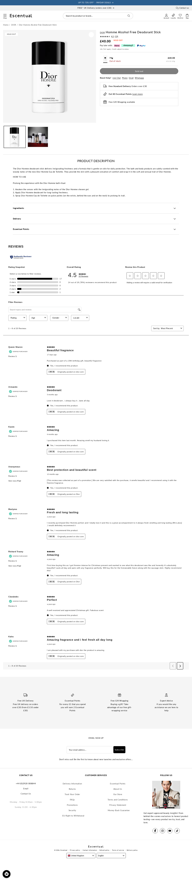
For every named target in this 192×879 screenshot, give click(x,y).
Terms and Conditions (118, 799)
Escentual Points (118, 783)
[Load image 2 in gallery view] (38, 137)
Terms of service (118, 850)
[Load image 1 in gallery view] (15, 137)
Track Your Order (72, 794)
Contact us (184, 8)
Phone (124, 78)
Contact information (90, 850)
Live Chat (117, 78)
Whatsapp (139, 78)
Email (131, 78)
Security (72, 810)
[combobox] (98, 16)
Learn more (137, 94)
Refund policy (104, 850)
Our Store (117, 794)
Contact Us (26, 793)
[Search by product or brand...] (129, 16)
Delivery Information (72, 783)
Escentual (63, 850)
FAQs (72, 799)
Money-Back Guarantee (119, 810)
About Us (117, 789)
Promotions (72, 805)
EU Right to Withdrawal (73, 815)
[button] (5, 15)
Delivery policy (132, 850)
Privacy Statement (117, 805)
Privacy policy (75, 850)
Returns (72, 789)
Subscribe (119, 749)
